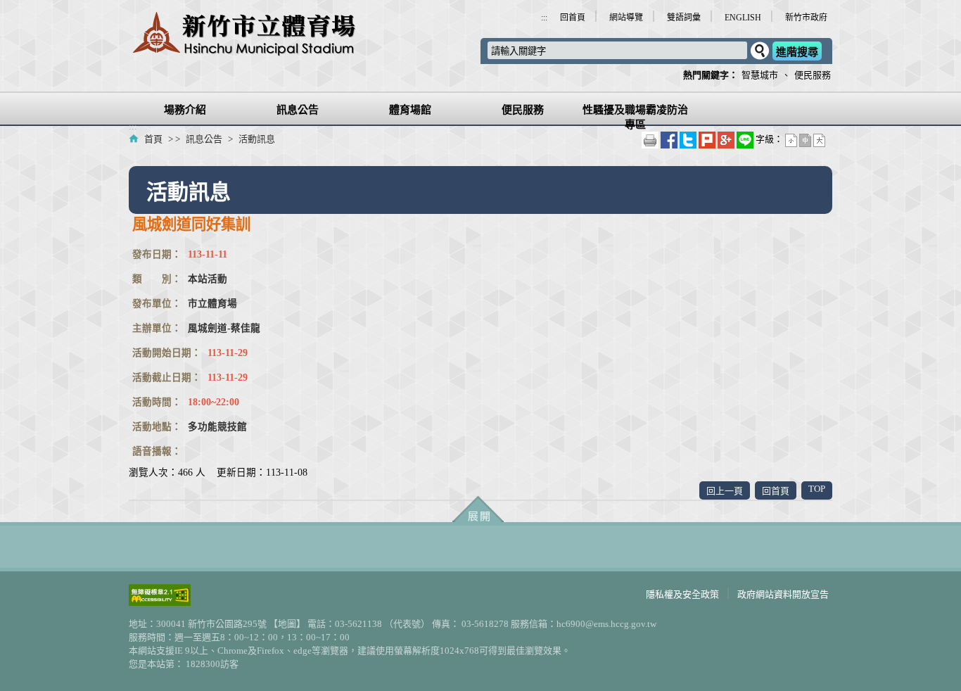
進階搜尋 (797, 52)
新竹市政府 (806, 18)
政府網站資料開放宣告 (783, 594)
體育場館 (410, 109)
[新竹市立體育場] (242, 48)
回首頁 (572, 18)
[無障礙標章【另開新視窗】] (160, 602)
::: (544, 18)
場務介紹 (185, 109)
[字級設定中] (806, 139)
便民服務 (812, 75)
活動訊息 (255, 139)
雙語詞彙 (684, 18)
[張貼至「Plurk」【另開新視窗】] (708, 139)
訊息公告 (297, 109)
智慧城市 (760, 75)
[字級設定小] (792, 139)
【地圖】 (286, 624)
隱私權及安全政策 (682, 594)
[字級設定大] (819, 139)
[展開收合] (478, 510)
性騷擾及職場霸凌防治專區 (635, 117)
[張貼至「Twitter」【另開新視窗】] (689, 139)
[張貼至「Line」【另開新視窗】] (746, 139)
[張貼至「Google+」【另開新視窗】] (727, 139)
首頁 (153, 139)
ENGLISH (743, 18)
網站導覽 (626, 18)
